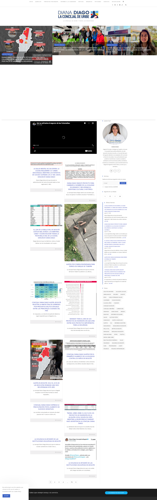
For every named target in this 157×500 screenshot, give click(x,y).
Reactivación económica (110, 340)
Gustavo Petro (114, 317)
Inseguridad (107, 326)
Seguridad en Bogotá (118, 343)
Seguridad (106, 343)
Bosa (105, 297)
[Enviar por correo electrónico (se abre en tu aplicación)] (120, 4)
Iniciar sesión (116, 1)
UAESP (120, 346)
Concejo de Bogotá (109, 306)
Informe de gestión (120, 323)
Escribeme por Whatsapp (116, 492)
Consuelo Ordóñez (109, 308)
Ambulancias (107, 294)
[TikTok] (122, 4)
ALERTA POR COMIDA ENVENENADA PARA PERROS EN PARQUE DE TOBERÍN (80, 265)
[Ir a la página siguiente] (76, 482)
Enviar (123, 183)
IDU (111, 323)
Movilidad (106, 331)
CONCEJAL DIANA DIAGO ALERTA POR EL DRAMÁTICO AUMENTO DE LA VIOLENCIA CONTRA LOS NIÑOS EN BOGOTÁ (80, 356)
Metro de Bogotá (117, 328)
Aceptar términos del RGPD (111, 187)
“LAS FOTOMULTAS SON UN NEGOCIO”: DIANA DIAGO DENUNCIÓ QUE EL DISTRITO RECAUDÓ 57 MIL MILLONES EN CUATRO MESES (25, 115)
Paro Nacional (108, 334)
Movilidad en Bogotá (118, 331)
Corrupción (120, 308)
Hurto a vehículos (117, 320)
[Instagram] (117, 4)
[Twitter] (118, 170)
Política (122, 334)
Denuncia (106, 311)
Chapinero (106, 300)
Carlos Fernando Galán (115, 297)
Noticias (10, 110)
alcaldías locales (121, 291)
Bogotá (123, 294)
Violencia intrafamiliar (117, 348)
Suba (105, 346)
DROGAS (123, 311)
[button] (2, 73)
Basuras (115, 294)
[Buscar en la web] (126, 5)
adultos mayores (108, 291)
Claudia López (107, 303)
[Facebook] (115, 4)
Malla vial (106, 328)
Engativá (106, 314)
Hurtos (106, 323)
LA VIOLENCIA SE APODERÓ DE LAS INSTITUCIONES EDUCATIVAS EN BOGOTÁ (46, 440)
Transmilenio (112, 346)
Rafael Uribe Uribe (109, 337)
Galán (105, 317)
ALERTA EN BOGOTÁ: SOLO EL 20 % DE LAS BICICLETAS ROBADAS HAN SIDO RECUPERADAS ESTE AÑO (46, 385)
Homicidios (107, 320)
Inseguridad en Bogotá (119, 326)
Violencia (106, 348)
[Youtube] (120, 196)
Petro (115, 334)
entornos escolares (117, 314)
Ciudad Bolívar (116, 300)
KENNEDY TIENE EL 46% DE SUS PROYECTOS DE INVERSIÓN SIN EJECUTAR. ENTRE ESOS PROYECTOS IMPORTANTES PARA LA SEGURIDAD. (80, 322)
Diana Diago (114, 311)
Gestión (5, 110)
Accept (6, 495)
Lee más (106, 221)
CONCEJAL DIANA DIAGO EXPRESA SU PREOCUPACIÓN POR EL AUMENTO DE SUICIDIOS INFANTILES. (46, 407)
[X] (112, 4)
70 (72, 482)
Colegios (116, 303)
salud (121, 340)
